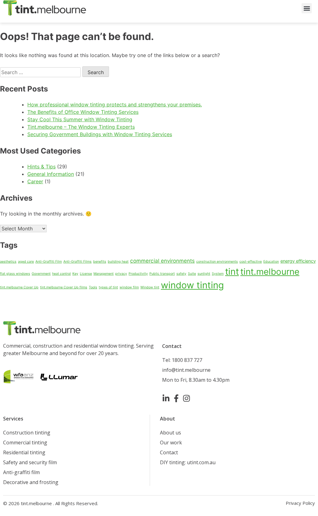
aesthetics (8, 262)
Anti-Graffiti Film (48, 262)
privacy (121, 274)
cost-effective (250, 262)
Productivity (138, 274)
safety (181, 274)
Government (41, 274)
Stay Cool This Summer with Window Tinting (79, 119)
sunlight (204, 274)
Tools (93, 287)
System (218, 274)
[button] (307, 8)
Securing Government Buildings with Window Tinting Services (99, 134)
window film (129, 287)
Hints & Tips (41, 166)
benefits (99, 262)
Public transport (162, 274)
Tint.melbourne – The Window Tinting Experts (81, 127)
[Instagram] (186, 398)
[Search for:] (41, 72)
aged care (26, 262)
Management (103, 274)
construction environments (217, 262)
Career (35, 181)
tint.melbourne (269, 271)
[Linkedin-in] (166, 398)
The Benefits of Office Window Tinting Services (83, 112)
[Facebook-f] (176, 398)
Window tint (149, 287)
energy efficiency (298, 261)
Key (75, 274)
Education (271, 262)
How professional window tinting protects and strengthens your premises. (114, 104)
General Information (50, 174)
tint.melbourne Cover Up (19, 287)
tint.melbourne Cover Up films (63, 287)
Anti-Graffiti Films (77, 262)
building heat (118, 262)
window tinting (192, 285)
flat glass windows (15, 274)
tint (232, 271)
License (86, 274)
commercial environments (162, 261)
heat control (61, 274)
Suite (192, 274)
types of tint (108, 287)
